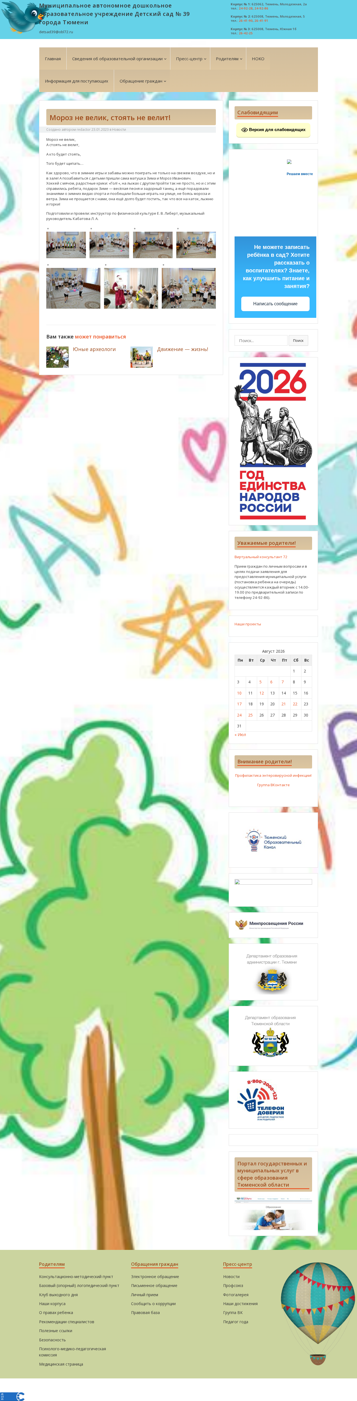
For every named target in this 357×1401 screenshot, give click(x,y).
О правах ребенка (56, 1312)
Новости (119, 129)
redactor (84, 129)
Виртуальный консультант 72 (261, 556)
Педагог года (235, 1321)
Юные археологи (94, 349)
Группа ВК (233, 1312)
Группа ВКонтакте (273, 784)
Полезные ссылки (55, 1330)
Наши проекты (248, 623)
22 (295, 703)
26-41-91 (261, 20)
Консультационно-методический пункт (76, 1276)
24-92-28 (246, 8)
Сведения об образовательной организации (117, 58)
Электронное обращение (155, 1276)
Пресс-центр (189, 58)
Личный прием (144, 1294)
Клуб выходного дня (58, 1294)
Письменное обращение (154, 1285)
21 (283, 703)
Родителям (227, 58)
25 (250, 715)
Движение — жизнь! (182, 349)
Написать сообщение (275, 303)
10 (239, 693)
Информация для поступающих (76, 81)
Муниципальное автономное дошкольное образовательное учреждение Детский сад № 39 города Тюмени (114, 14)
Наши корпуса (52, 1303)
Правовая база (145, 1312)
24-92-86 (261, 8)
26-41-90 (246, 20)
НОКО (258, 58)
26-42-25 (246, 33)
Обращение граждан (141, 81)
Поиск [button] (298, 340)
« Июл (240, 734)
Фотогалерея (236, 1294)
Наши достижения (240, 1303)
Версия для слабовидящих (276, 129)
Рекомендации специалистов (66, 1321)
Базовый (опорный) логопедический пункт (79, 1285)
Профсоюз (233, 1285)
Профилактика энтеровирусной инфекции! (273, 775)
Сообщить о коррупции (153, 1303)
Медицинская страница (61, 1364)
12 (261, 693)
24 (239, 715)
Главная (53, 58)
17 (239, 703)
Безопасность (52, 1339)
